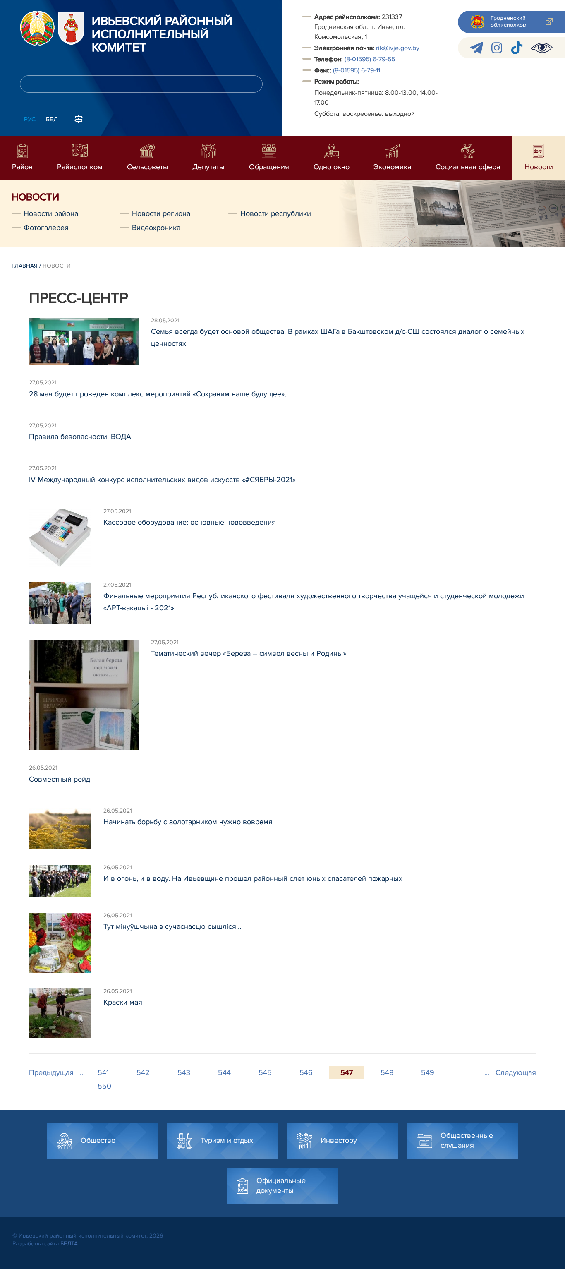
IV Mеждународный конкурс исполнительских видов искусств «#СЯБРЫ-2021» (162, 479)
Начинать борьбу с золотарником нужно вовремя (188, 821)
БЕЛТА (69, 1243)
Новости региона (161, 213)
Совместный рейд (59, 779)
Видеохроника (156, 227)
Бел (52, 119)
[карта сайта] (78, 118)
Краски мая (122, 1002)
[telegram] (476, 48)
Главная (25, 265)
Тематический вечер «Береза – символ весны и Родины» (248, 653)
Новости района (51, 213)
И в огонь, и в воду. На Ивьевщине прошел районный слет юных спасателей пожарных (252, 878)
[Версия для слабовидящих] (542, 48)
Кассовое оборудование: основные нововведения (189, 522)
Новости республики (275, 213)
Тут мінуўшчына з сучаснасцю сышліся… (172, 926)
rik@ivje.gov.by (397, 48)
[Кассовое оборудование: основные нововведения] (66, 538)
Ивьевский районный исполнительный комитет (162, 35)
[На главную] (37, 28)
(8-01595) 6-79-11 (356, 70)
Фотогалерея (46, 227)
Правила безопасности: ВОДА (80, 436)
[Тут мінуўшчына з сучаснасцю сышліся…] (66, 943)
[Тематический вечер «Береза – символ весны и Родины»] (90, 695)
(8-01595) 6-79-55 (370, 59)
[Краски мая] (66, 1013)
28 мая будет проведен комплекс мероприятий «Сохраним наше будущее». (157, 393)
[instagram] (496, 48)
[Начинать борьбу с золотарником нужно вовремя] (66, 828)
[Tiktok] (516, 47)
